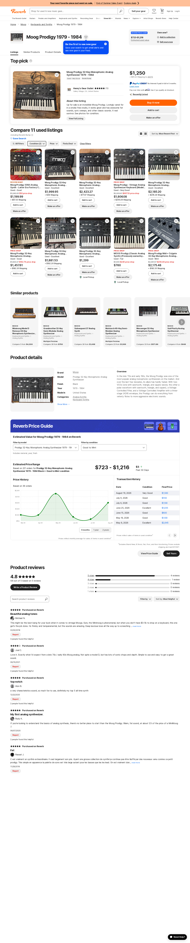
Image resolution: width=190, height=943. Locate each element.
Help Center (173, 18)
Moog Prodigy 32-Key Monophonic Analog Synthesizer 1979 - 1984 (90, 73)
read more (137, 626)
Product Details (53, 52)
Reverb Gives (161, 18)
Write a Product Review (25, 587)
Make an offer (153, 117)
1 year (96, 530)
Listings (14, 52)
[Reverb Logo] (18, 11)
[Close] (105, 43)
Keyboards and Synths (68, 18)
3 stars (91, 583)
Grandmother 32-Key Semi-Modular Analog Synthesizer (53, 331)
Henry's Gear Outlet (83, 88)
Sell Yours (171, 553)
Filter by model (19, 442)
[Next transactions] (175, 535)
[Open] (75, 447)
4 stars (91, 579)
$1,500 (165, 493)
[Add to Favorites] (86, 37)
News (126, 18)
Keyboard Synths (81, 399)
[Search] (121, 11)
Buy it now (153, 102)
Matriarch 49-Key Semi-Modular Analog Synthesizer (116, 331)
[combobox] (43, 447)
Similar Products (31, 52)
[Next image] (57, 95)
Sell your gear (139, 11)
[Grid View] (141, 134)
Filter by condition (89, 442)
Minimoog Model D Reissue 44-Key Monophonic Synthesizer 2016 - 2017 (23, 331)
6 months (85, 530)
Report (16, 634)
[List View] (145, 134)
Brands (118, 18)
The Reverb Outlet (19, 18)
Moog (75, 372)
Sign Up (170, 11)
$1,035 (165, 508)
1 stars (91, 591)
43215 (150, 77)
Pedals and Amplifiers (47, 18)
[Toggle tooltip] (30, 61)
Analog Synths (79, 397)
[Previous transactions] (169, 535)
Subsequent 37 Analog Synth (84, 329)
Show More (62, 404)
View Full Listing (76, 118)
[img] (99, 88)
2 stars (91, 587)
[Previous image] (16, 95)
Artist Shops (148, 18)
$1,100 (165, 503)
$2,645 (165, 522)
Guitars (32, 18)
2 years (105, 530)
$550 (164, 498)
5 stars (91, 575)
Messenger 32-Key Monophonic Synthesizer (147, 329)
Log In (177, 11)
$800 (164, 512)
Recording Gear (86, 18)
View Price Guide (149, 553)
